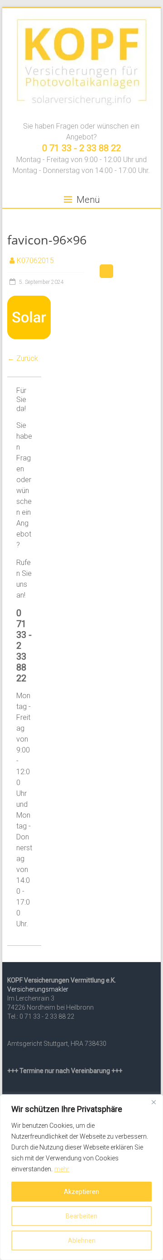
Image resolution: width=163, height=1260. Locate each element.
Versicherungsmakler (37, 989)
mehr (61, 1169)
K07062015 (35, 260)
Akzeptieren (81, 1191)
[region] (81, 1177)
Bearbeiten (81, 1216)
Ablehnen (82, 1240)
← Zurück (22, 358)
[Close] (153, 1102)
